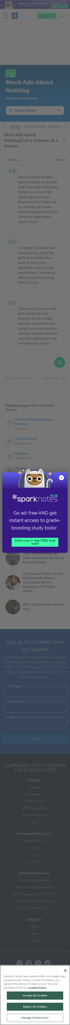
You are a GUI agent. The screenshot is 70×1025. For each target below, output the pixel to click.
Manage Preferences (35, 1017)
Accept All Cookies (35, 995)
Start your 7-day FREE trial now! (35, 542)
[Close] (65, 970)
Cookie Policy (37, 987)
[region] (35, 995)
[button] (61, 478)
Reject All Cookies (35, 1006)
